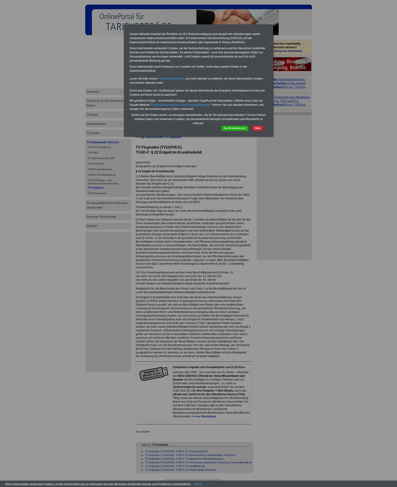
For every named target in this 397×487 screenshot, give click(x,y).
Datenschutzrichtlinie (171, 78)
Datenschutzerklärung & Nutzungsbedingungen (181, 104)
